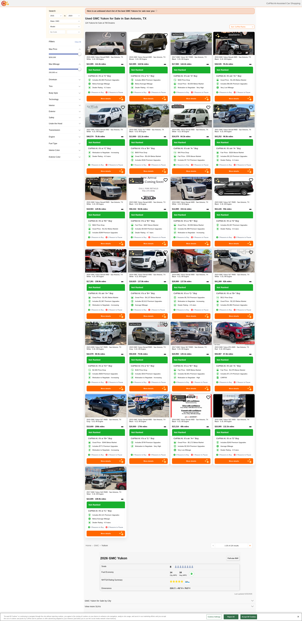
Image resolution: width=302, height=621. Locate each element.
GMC (96, 545)
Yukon (104, 545)
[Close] (298, 616)
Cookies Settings (214, 617)
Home (88, 545)
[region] (151, 617)
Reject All (231, 617)
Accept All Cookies (249, 617)
